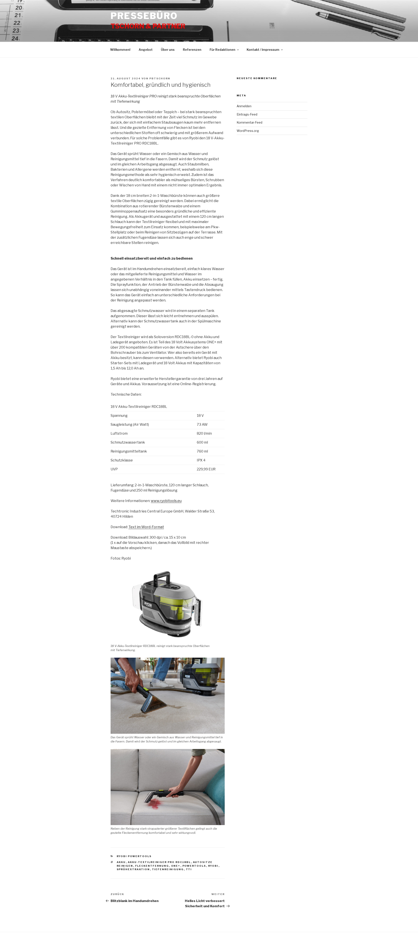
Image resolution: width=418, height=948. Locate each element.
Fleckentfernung (152, 865)
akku (121, 862)
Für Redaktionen (222, 49)
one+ (175, 865)
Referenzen (192, 49)
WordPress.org (248, 131)
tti (189, 869)
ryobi (213, 865)
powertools (194, 865)
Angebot (146, 49)
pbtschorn (159, 78)
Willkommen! (120, 49)
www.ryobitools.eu (166, 501)
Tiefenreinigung (168, 869)
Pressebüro (144, 15)
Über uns (168, 49)
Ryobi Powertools (134, 856)
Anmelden (244, 106)
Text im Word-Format (146, 527)
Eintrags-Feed (247, 114)
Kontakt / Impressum (263, 49)
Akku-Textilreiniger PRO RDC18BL (159, 862)
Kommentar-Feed (249, 122)
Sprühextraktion (133, 869)
